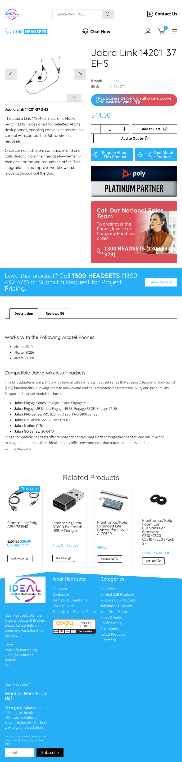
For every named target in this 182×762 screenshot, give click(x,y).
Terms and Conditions (70, 600)
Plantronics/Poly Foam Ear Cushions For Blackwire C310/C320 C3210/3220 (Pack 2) (158, 531)
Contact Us (61, 594)
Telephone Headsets (116, 605)
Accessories (109, 628)
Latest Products (112, 634)
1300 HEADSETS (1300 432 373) (137, 251)
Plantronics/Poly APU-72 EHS (22, 524)
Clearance (108, 639)
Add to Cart (151, 128)
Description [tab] (23, 313)
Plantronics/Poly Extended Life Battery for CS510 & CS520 (112, 528)
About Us (60, 588)
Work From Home (114, 611)
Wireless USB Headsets (118, 600)
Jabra (114, 80)
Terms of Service (37, 740)
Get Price (61, 558)
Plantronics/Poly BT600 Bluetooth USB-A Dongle (67, 527)
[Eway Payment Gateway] (74, 632)
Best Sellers (109, 588)
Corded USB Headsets (117, 594)
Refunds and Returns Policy (74, 611)
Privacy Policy (63, 605)
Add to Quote (132, 138)
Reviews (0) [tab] (55, 313)
